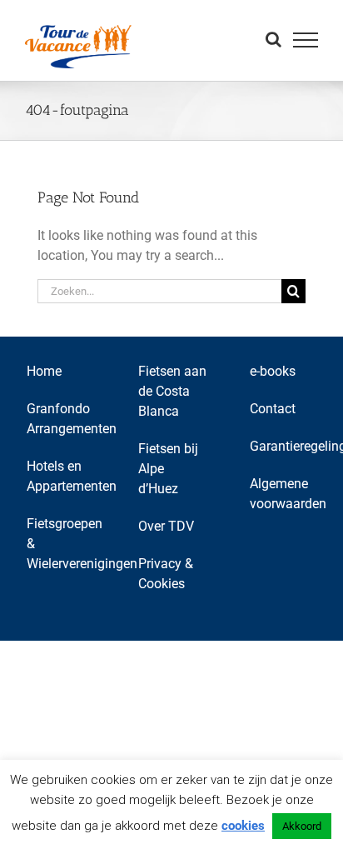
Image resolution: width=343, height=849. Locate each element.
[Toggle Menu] (306, 39)
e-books (273, 371)
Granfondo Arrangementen (61, 419)
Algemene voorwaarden (284, 494)
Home (44, 371)
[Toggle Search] (273, 39)
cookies (243, 825)
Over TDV (166, 526)
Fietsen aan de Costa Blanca (172, 391)
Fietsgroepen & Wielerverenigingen (61, 544)
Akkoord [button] (301, 826)
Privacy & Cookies (165, 574)
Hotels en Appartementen (61, 476)
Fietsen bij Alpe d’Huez (168, 469)
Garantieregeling (284, 446)
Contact (273, 409)
